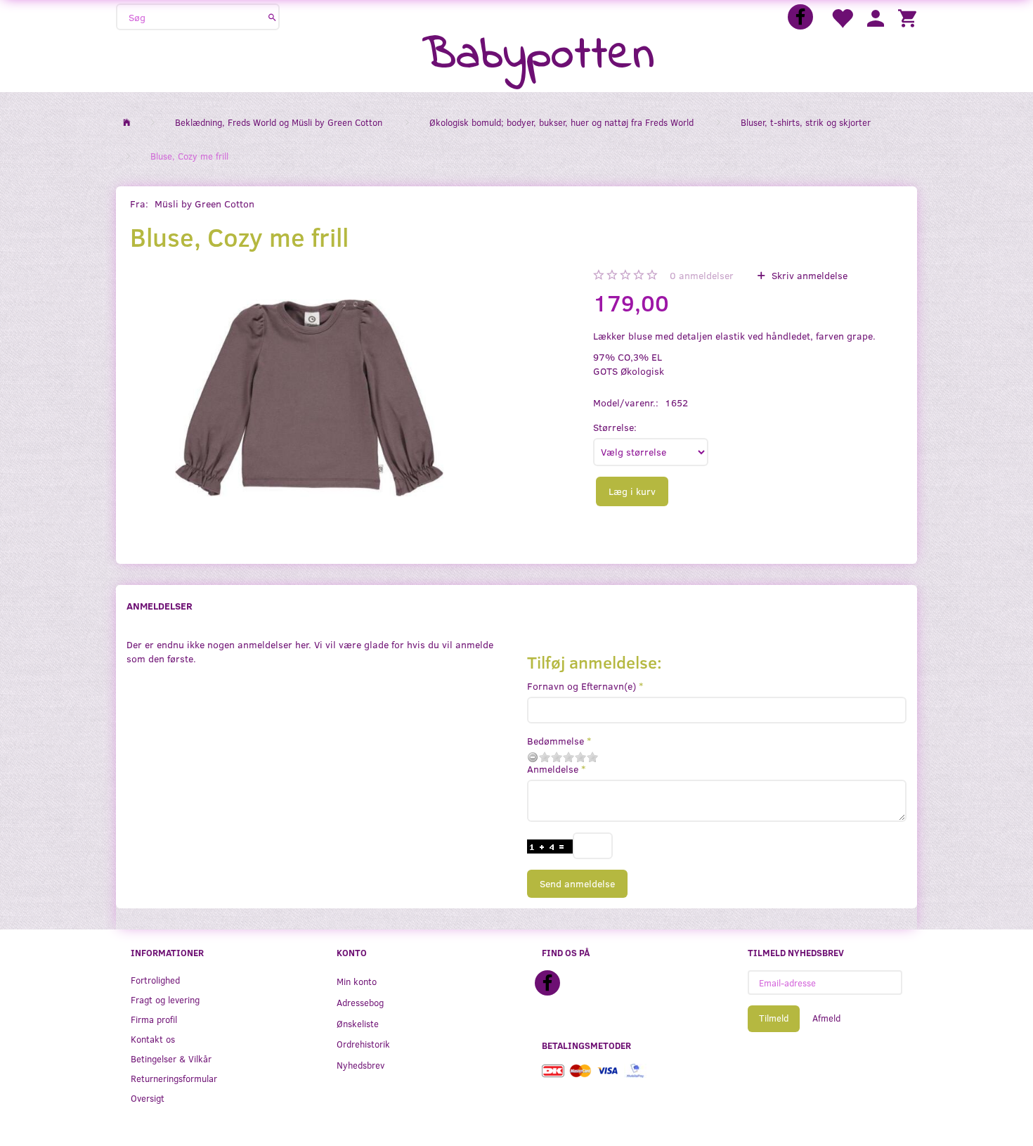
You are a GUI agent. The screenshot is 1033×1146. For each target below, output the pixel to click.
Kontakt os (153, 1039)
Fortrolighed (155, 980)
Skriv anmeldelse (808, 275)
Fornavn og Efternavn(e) (581, 686)
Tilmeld (773, 1018)
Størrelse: (615, 427)
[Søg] (272, 17)
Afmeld (826, 1018)
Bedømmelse (555, 740)
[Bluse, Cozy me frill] (309, 398)
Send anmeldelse (577, 883)
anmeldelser (702, 275)
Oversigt (147, 1098)
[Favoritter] (842, 17)
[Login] (875, 17)
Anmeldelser (159, 605)
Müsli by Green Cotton (204, 203)
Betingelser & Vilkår (171, 1058)
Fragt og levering (165, 999)
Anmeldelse (552, 768)
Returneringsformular (174, 1078)
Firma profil (154, 1019)
